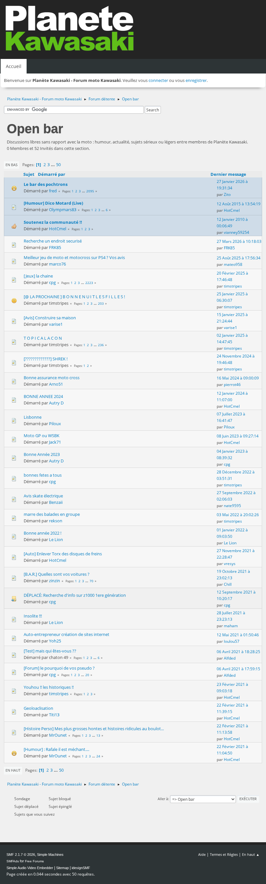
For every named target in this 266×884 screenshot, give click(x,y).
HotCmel (232, 210)
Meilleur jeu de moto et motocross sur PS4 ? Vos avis (74, 257)
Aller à (163, 798)
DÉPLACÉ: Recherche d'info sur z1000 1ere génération (75, 595)
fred (53, 191)
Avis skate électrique (43, 496)
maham (231, 626)
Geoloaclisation (38, 708)
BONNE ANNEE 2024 (43, 396)
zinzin (54, 581)
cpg (52, 282)
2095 (90, 191)
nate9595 (232, 505)
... (53, 164)
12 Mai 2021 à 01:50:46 (238, 635)
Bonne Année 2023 (42, 454)
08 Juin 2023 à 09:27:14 (238, 436)
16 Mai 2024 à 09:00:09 (238, 378)
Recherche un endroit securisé (53, 241)
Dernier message (228, 174)
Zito (227, 194)
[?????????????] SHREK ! (45, 359)
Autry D (56, 403)
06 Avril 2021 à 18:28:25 (238, 651)
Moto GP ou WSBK (41, 435)
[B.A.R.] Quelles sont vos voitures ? (57, 574)
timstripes (233, 286)
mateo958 (233, 264)
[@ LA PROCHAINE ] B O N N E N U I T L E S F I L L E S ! (74, 297)
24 (98, 756)
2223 (89, 282)
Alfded (230, 658)
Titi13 (54, 715)
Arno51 (56, 384)
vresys (230, 563)
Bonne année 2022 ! (42, 533)
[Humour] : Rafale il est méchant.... (56, 749)
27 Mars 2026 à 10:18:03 (239, 241)
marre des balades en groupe (52, 514)
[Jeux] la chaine (38, 276)
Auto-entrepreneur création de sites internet (66, 634)
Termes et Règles (224, 854)
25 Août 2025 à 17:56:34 (238, 258)
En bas (12, 164)
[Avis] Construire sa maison (50, 318)
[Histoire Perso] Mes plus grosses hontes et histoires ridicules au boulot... (94, 728)
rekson (55, 521)
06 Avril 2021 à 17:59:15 (238, 669)
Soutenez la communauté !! (53, 222)
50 (58, 164)
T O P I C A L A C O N (43, 338)
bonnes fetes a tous (43, 475)
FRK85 (55, 247)
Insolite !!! (33, 616)
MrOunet (58, 735)
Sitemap (62, 868)
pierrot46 (232, 384)
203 (101, 303)
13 (98, 735)
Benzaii (56, 502)
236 (101, 345)
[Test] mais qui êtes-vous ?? (50, 651)
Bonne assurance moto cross (51, 377)
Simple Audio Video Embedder (29, 868)
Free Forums (34, 861)
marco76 (57, 264)
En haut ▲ (251, 854)
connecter (158, 80)
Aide (202, 854)
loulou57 (231, 641)
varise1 (56, 324)
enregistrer (196, 80)
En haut (13, 770)
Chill (228, 584)
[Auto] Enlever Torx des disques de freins (63, 554)
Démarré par (51, 174)
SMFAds (12, 861)
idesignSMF (81, 868)
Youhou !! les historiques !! (49, 687)
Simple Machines (50, 854)
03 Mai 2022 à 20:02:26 (238, 514)
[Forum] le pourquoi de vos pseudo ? (59, 668)
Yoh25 (55, 641)
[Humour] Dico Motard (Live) (53, 203)
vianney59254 (236, 232)
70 (91, 581)
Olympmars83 (62, 209)
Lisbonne (33, 417)
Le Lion (56, 539)
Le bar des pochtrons (45, 184)
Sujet (28, 174)
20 (87, 675)
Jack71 (55, 442)
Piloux (55, 423)
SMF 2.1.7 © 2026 (20, 854)
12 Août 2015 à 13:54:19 (238, 204)
